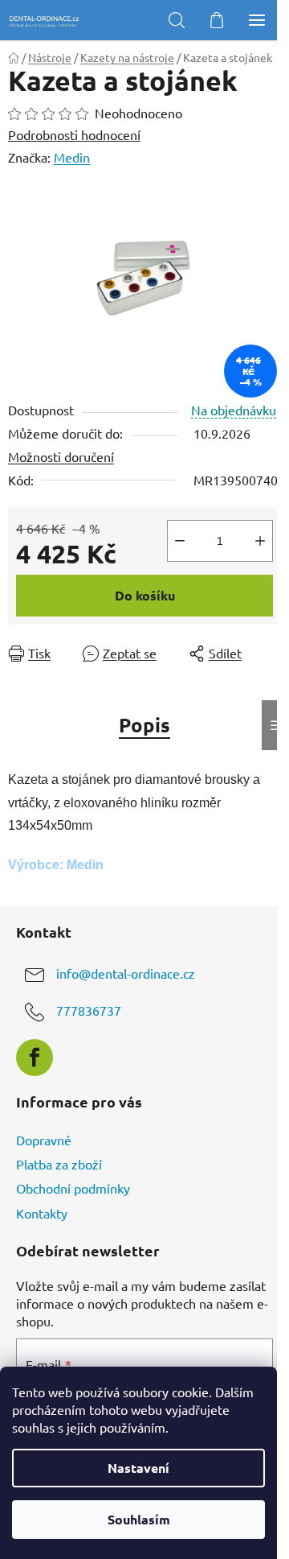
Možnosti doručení (61, 456)
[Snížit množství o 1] (180, 541)
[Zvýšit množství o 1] (260, 541)
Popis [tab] (144, 724)
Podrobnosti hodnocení (74, 134)
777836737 (88, 1011)
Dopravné (43, 1140)
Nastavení (138, 1467)
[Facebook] (34, 1057)
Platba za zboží (59, 1164)
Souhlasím (139, 1519)
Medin (72, 157)
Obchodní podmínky (73, 1188)
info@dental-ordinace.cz (125, 974)
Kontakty (41, 1213)
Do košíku (145, 595)
